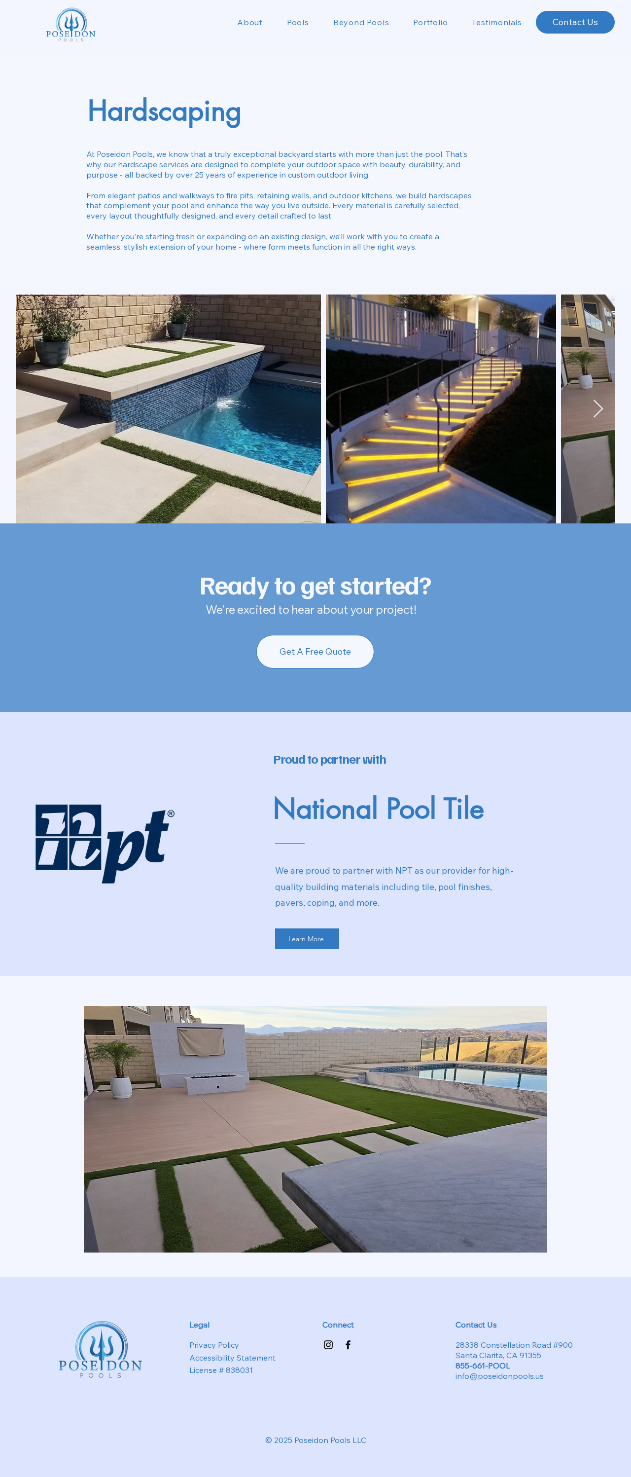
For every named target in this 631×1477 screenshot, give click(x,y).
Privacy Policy (214, 1345)
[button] (292, 22)
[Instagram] (328, 1345)
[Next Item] (598, 409)
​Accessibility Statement (232, 1358)
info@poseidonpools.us (500, 1376)
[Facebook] (348, 1345)
